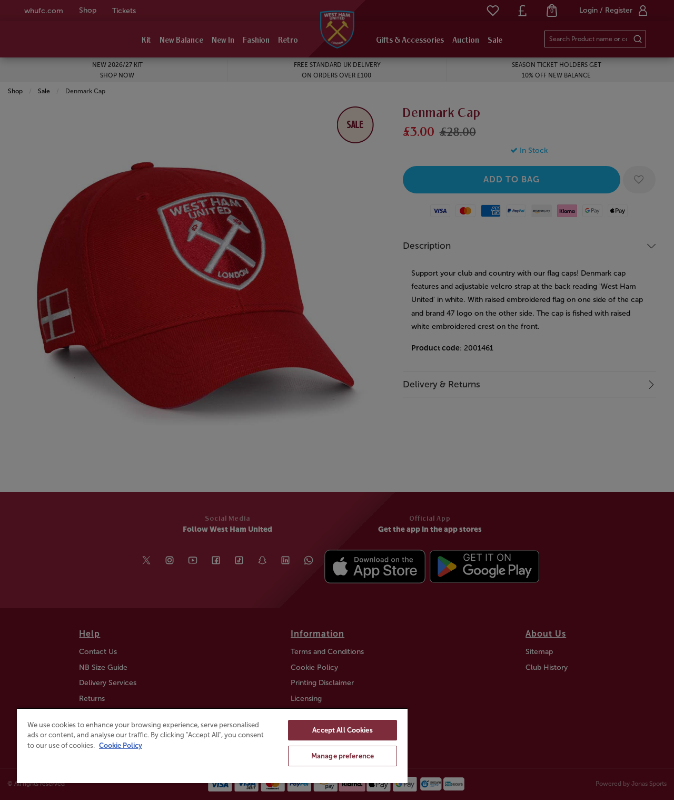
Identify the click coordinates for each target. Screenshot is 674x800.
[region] (212, 745)
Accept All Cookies (342, 730)
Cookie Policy (120, 745)
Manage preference (342, 756)
